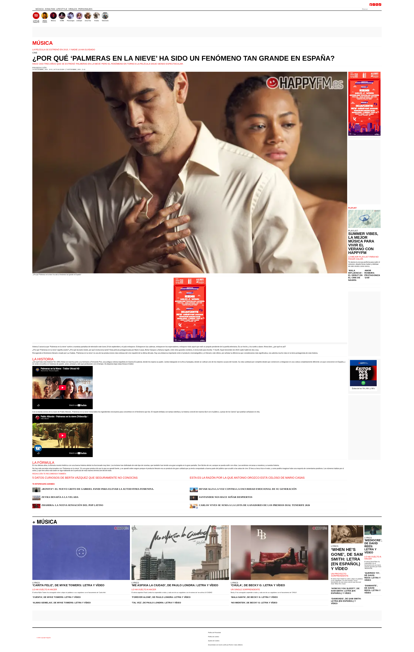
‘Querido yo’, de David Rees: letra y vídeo (372, 576)
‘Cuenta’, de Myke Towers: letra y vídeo (57, 597)
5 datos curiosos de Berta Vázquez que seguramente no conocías (85, 477)
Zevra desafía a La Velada (60, 497)
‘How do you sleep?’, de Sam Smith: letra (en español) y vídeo (345, 590)
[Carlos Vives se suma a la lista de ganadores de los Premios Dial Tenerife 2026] (194, 506)
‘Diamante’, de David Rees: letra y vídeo (372, 589)
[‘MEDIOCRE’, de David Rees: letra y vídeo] (373, 530)
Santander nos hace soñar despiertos (225, 497)
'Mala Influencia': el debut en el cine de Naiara (355, 275)
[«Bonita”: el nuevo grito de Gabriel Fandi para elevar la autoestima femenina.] (36, 490)
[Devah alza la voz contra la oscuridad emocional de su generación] (194, 490)
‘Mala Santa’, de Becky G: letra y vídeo (254, 597)
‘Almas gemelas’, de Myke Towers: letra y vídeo (62, 603)
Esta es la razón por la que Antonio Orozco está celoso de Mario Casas (247, 477)
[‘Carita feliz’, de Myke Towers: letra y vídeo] (81, 552)
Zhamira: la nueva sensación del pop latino (72, 505)
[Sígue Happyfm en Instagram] (374, 5)
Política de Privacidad (214, 632)
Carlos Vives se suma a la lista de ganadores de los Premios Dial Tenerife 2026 (254, 505)
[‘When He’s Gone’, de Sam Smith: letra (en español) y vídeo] (347, 534)
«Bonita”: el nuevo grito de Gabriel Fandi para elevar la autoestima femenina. (98, 489)
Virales (72, 9)
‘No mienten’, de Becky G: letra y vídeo (254, 603)
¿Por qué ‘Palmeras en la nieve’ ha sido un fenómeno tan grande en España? (183, 58)
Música (40, 9)
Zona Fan (50, 9)
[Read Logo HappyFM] (44, 5)
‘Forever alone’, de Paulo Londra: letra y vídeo (161, 597)
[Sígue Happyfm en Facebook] (371, 5)
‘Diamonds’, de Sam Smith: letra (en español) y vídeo (346, 601)
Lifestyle (61, 9)
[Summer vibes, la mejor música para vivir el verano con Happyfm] (364, 219)
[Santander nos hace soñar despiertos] (194, 498)
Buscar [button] (380, 9)
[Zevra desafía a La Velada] (36, 498)
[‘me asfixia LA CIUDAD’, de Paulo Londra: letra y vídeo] (180, 552)
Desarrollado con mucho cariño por (225, 645)
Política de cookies (213, 636)
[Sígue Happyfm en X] (377, 5)
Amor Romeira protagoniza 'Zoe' (372, 274)
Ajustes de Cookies (213, 641)
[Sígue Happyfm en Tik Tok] (380, 5)
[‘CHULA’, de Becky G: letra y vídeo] (279, 552)
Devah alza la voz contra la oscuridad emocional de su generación (248, 489)
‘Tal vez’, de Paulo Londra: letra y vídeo (156, 603)
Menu (33, 9)
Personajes (85, 9)
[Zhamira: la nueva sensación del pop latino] (36, 506)
